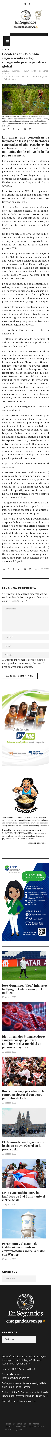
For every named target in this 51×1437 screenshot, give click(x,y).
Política (8, 1424)
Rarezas (8, 1429)
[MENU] (6, 41)
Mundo (6, 49)
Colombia (8, 74)
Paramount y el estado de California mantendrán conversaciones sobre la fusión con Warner (24, 1249)
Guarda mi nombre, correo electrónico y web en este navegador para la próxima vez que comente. (24, 663)
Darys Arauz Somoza (11, 71)
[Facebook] (21, 4)
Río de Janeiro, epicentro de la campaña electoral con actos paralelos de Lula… (23, 1094)
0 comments (43, 569)
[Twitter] (25, 4)
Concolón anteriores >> (38, 843)
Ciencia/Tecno (21, 1427)
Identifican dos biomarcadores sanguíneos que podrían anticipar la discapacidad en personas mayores (23, 1041)
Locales (27, 1424)
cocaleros (43, 71)
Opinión (32, 1427)
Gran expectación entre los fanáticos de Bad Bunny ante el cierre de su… (23, 1196)
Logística (18, 1429)
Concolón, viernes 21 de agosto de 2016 (21, 830)
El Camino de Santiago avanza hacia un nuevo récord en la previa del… (23, 1145)
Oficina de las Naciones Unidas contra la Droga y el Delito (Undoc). (25, 77)
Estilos (41, 1427)
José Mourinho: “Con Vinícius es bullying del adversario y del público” (24, 989)
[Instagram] (30, 4)
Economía (17, 1424)
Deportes (9, 1427)
